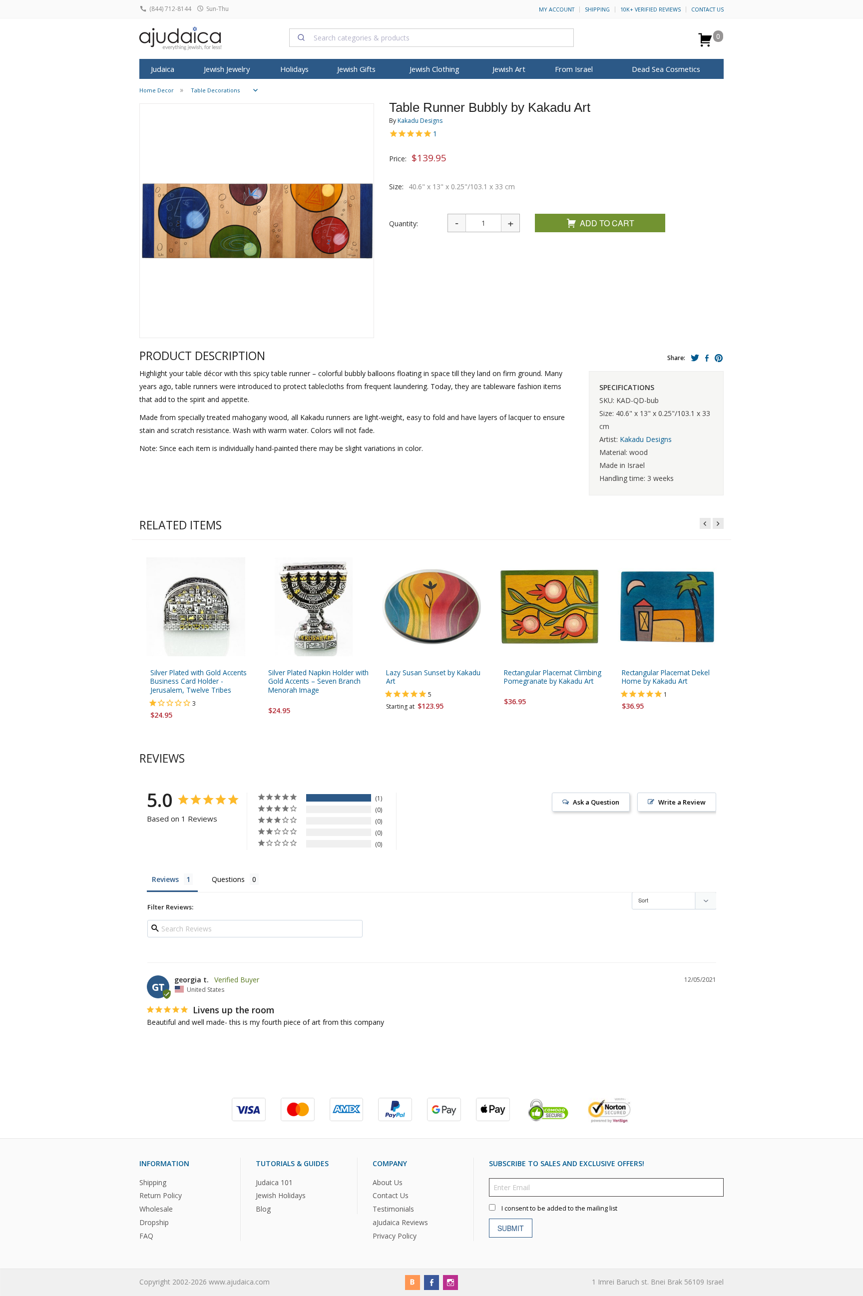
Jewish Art (508, 69)
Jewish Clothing (434, 69)
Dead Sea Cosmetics (666, 69)
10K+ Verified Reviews (650, 9)
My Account (556, 9)
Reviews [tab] (165, 879)
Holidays (294, 69)
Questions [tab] (228, 879)
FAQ (146, 1236)
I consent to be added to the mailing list (559, 1208)
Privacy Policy (395, 1236)
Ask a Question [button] (596, 802)
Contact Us (707, 9)
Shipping (597, 9)
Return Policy (160, 1196)
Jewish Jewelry (227, 69)
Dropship (154, 1222)
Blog (263, 1209)
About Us (388, 1182)
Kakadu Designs (420, 120)
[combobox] (431, 37)
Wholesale (156, 1209)
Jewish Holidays (281, 1196)
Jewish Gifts (356, 69)
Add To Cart (607, 223)
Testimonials (393, 1209)
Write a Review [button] (682, 802)
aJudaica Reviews (400, 1222)
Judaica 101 (274, 1182)
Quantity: (403, 223)
